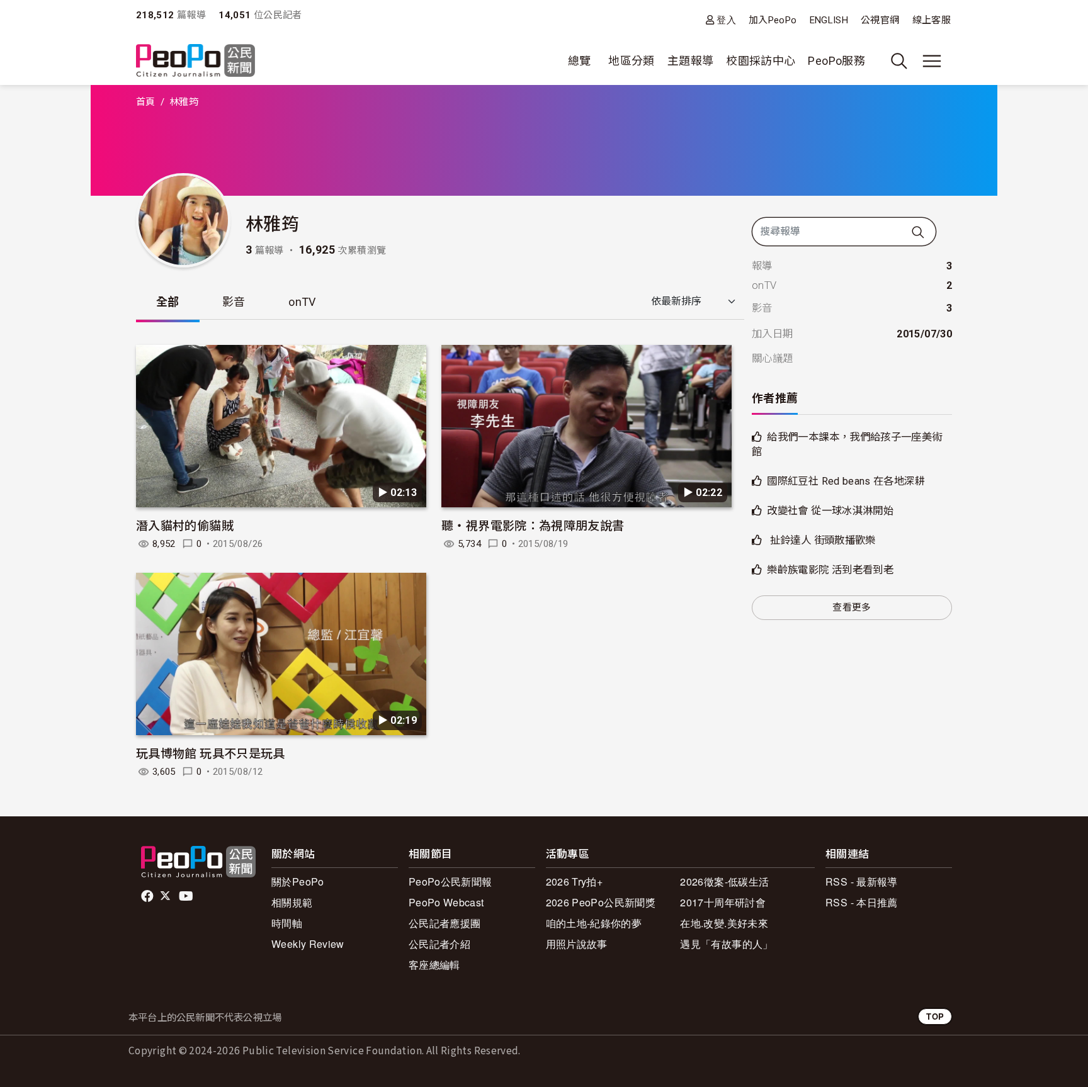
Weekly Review (307, 944)
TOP (935, 1016)
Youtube (187, 896)
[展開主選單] (931, 61)
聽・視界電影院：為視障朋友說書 (532, 524)
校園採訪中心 (760, 60)
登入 (726, 20)
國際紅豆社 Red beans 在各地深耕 (846, 481)
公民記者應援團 (445, 923)
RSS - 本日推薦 (861, 902)
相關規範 (291, 902)
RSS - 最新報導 (861, 881)
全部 (167, 301)
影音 (234, 301)
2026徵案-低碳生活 (724, 881)
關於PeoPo (297, 881)
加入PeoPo (773, 20)
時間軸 (286, 923)
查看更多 (851, 607)
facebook (148, 896)
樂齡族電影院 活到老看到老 (830, 570)
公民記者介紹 (439, 944)
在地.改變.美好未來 (724, 923)
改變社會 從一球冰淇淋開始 (830, 511)
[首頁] (195, 61)
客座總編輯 (434, 964)
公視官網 (880, 20)
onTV (301, 301)
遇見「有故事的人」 (726, 944)
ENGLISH (829, 20)
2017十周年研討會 (723, 902)
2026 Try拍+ (574, 881)
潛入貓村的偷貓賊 (185, 524)
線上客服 (931, 20)
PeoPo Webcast (446, 902)
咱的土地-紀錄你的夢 (594, 923)
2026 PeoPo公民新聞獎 (600, 902)
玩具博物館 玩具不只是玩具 (210, 752)
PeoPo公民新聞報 (450, 881)
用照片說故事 (577, 944)
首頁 (146, 102)
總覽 (579, 60)
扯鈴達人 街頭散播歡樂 (821, 540)
